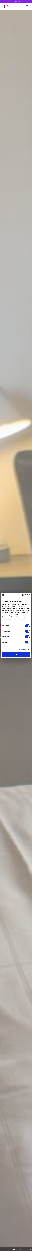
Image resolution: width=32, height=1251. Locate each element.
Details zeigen (22, 649)
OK (16, 654)
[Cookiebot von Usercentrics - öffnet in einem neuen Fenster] (22, 595)
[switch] (27, 631)
